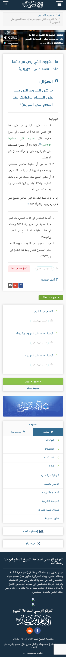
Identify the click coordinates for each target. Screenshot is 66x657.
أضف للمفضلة (48, 280)
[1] (40, 144)
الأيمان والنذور (51, 484)
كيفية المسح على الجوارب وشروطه (34, 333)
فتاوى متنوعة (52, 518)
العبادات (50, 440)
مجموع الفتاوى (46, 15)
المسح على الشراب (43, 311)
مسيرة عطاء (33, 388)
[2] (28, 203)
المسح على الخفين (44, 269)
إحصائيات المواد (31, 531)
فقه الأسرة (49, 458)
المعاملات (50, 449)
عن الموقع (31, 544)
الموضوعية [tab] (17, 432)
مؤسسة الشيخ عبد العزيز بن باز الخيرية (33, 639)
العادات (51, 466)
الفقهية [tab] (47, 432)
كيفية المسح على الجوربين (39, 355)
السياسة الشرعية (50, 501)
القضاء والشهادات (49, 492)
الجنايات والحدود (49, 475)
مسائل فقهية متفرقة (48, 510)
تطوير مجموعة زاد (33, 653)
